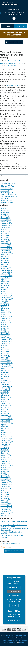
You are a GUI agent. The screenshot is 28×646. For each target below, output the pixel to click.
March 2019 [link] (4, 378)
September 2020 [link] (6, 345)
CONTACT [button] (21, 26)
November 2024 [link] (5, 249)
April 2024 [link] (4, 262)
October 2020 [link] (5, 343)
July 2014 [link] (4, 469)
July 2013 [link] (4, 492)
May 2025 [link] (4, 237)
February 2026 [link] (5, 220)
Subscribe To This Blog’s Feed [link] (11, 543)
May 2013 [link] (4, 496)
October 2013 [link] (5, 486)
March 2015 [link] (4, 454)
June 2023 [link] (4, 281)
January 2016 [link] (5, 434)
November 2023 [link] (5, 272)
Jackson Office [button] (13, 620)
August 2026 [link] (4, 208)
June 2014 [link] (4, 471)
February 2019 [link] (5, 380)
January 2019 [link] (5, 382)
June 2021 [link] (4, 328)
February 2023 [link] (5, 289)
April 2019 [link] (4, 376)
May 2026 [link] (4, 214)
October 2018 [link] (5, 388)
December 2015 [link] (5, 436)
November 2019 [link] (5, 363)
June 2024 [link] (4, 258)
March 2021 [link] (4, 334)
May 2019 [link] (4, 374)
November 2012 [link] (5, 508)
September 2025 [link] (6, 229)
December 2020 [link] (5, 339)
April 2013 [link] (4, 498)
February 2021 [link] (5, 336)
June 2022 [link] (4, 305)
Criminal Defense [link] (12, 65)
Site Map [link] (9, 640)
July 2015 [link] (4, 446)
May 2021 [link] (4, 330)
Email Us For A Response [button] (15, 551)
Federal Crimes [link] (5, 189)
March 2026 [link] (4, 218)
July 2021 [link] (4, 326)
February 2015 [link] (5, 455)
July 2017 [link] (4, 407)
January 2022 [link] (5, 314)
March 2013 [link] (4, 500)
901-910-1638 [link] (16, 15)
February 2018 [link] (5, 397)
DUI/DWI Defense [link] (6, 187)
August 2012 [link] (4, 513)
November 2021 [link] (5, 318)
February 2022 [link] (5, 312)
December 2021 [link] (5, 316)
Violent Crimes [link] (5, 200)
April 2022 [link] (4, 309)
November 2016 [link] (5, 419)
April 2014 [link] (4, 475)
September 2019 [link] (6, 367)
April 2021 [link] (4, 332)
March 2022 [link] (4, 310)
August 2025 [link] (4, 231)
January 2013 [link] (5, 504)
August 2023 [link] (4, 278)
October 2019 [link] (5, 365)
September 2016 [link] (6, 423)
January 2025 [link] (5, 245)
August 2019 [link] (4, 368)
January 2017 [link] (5, 417)
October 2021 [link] (5, 320)
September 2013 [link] (6, 488)
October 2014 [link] (5, 463)
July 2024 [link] (4, 256)
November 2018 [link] (5, 386)
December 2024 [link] (5, 247)
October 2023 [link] (5, 274)
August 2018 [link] (4, 390)
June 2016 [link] (4, 426)
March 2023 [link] (4, 287)
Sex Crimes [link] (4, 198)
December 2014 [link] (5, 459)
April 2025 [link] (4, 239)
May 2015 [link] (4, 450)
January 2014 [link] (5, 481)
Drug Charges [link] (5, 185)
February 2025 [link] (5, 243)
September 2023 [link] (6, 276)
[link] (14, 6)
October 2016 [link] (5, 421)
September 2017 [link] (6, 405)
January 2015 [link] (5, 457)
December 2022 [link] (5, 293)
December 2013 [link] (5, 482)
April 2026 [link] (4, 216)
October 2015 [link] (5, 440)
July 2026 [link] (4, 210)
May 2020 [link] (4, 353)
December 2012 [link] (5, 506)
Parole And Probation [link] (7, 195)
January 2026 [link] (5, 222)
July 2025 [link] (4, 233)
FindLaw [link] (21, 642)
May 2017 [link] (4, 411)
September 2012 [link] (6, 511)
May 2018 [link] (4, 394)
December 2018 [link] (5, 384)
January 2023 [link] (5, 291)
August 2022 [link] (4, 301)
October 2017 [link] (5, 403)
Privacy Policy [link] (17, 640)
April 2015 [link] (4, 452)
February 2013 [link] (5, 502)
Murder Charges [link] (5, 193)
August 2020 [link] (4, 347)
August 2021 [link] (4, 324)
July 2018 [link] (4, 392)
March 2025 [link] (4, 241)
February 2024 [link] (5, 266)
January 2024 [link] (5, 268)
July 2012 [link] (4, 515)
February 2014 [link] (5, 479)
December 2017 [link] (5, 401)
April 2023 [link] (4, 285)
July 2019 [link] (4, 370)
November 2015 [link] (5, 438)
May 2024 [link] (4, 260)
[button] (14, 18)
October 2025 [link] (5, 227)
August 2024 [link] (4, 254)
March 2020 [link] (4, 357)
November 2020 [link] (5, 341)
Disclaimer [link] (3, 640)
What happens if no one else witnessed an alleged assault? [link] (14, 529)
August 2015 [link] (4, 444)
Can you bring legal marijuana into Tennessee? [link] (11, 532)
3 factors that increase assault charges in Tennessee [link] (14, 522)
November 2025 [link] (5, 225)
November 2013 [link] (5, 484)
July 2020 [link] (4, 349)
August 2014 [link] (4, 467)
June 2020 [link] (4, 351)
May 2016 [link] (4, 428)
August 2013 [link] (4, 490)
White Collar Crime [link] (6, 202)
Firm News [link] (4, 191)
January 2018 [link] (5, 399)
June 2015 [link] (4, 448)
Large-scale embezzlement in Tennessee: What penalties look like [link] (14, 525)
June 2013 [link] (4, 494)
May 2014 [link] (4, 473)
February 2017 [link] (5, 415)
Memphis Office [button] (13, 587)
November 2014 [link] (5, 461)
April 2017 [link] (4, 413)
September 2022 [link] (6, 299)
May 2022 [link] (4, 307)
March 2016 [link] (4, 430)
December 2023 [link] (5, 270)
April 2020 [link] (4, 355)
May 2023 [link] (4, 283)
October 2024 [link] (5, 251)
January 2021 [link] (5, 338)
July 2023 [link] (4, 280)
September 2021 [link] (6, 322)
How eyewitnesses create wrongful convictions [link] (12, 536)
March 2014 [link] (4, 477)
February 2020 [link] (5, 359)
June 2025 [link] (4, 235)
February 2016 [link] (5, 432)
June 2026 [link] (4, 212)
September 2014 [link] (6, 465)
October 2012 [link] (5, 510)
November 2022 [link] (5, 295)
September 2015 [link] (6, 442)
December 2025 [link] (5, 224)
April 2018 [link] (4, 396)
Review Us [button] (13, 605)
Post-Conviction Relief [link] (7, 196)
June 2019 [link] (4, 372)
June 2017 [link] (4, 409)
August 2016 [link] (4, 425)
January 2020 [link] (5, 361)
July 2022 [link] (4, 303)
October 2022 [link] (5, 297)
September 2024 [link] (6, 252)
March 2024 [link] (4, 264)
